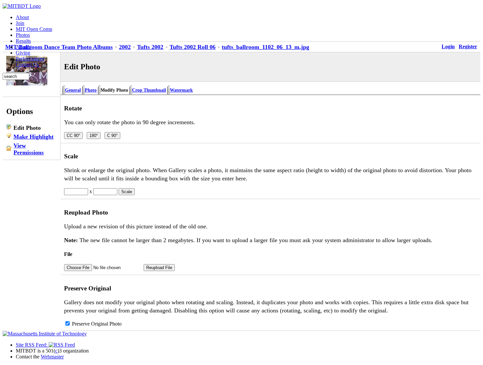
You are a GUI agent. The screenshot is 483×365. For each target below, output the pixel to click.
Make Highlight (33, 136)
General (73, 90)
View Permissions (28, 149)
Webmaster (52, 356)
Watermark (181, 90)
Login (448, 46)
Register (468, 46)
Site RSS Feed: (32, 345)
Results (23, 41)
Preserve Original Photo (97, 324)
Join (20, 23)
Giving (23, 53)
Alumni (24, 47)
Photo (91, 90)
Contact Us (27, 64)
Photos (23, 35)
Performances (30, 58)
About (22, 17)
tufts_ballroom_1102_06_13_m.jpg (265, 47)
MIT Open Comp (34, 29)
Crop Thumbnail (149, 90)
